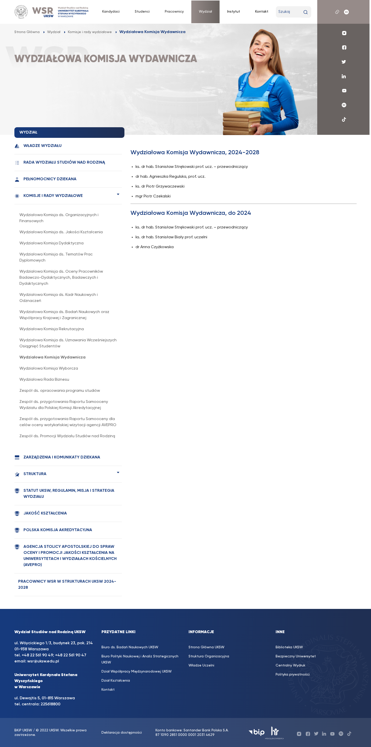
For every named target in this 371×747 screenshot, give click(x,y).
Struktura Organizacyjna (209, 656)
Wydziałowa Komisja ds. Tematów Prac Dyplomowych (56, 257)
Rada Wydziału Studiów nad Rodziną (64, 163)
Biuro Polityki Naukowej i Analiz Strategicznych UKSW (139, 659)
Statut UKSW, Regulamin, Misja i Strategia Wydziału (68, 494)
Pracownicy (174, 11)
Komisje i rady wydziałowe (53, 196)
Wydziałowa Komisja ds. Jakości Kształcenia (61, 232)
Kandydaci (111, 11)
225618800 (50, 704)
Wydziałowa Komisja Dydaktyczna (51, 243)
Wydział (205, 11)
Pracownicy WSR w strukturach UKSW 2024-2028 (67, 585)
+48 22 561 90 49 (37, 655)
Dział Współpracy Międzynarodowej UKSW (136, 671)
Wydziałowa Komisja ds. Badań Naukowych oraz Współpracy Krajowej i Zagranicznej (64, 315)
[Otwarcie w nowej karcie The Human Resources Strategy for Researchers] (274, 732)
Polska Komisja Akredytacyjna (57, 530)
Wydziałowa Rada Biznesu (44, 380)
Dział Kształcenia (115, 680)
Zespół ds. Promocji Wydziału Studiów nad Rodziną (67, 436)
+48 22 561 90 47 (70, 655)
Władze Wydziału (42, 146)
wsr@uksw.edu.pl (43, 661)
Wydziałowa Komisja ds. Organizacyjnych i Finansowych (58, 218)
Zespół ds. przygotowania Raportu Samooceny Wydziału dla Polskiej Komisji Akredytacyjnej (63, 405)
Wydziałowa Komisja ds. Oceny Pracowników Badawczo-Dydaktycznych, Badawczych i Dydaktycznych (61, 278)
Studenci (142, 11)
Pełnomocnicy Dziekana (49, 179)
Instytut (233, 11)
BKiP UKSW (23, 730)
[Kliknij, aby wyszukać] (305, 12)
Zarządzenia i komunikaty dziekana (61, 457)
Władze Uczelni (201, 665)
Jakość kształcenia (45, 513)
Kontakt (261, 11)
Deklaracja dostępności (121, 732)
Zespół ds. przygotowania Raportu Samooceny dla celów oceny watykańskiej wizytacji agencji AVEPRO (67, 422)
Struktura (34, 474)
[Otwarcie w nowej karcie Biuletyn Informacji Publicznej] (256, 732)
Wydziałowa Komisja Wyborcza (48, 369)
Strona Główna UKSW (206, 647)
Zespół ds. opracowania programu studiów (59, 391)
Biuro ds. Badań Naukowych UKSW (129, 647)
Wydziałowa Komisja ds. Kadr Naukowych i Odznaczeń (58, 298)
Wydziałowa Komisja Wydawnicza (52, 357)
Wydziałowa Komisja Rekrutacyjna (51, 329)
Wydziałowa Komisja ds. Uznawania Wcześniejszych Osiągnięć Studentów (68, 343)
